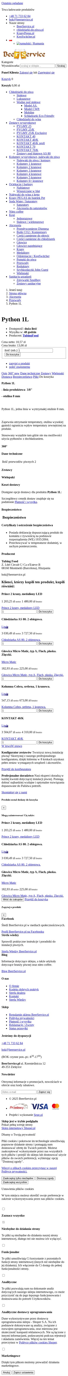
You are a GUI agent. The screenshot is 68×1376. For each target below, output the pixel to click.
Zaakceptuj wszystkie (15, 1182)
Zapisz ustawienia (23, 1372)
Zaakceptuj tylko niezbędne (18, 1178)
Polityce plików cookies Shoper (38, 1342)
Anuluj (6, 1372)
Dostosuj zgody (45, 1178)
